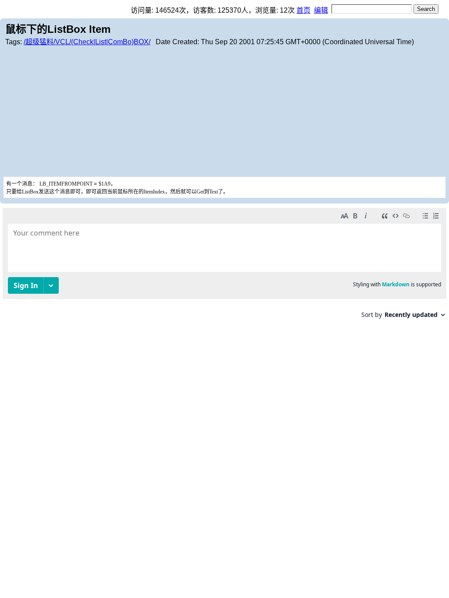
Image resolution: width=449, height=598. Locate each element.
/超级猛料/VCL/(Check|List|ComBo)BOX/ (87, 42)
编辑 (321, 10)
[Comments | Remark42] (224, 266)
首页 (303, 10)
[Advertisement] (224, 111)
